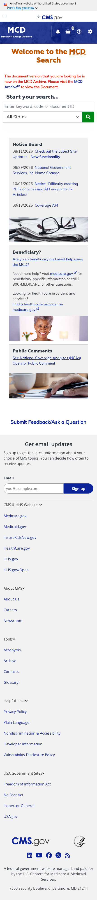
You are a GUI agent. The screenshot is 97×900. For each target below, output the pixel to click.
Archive (10, 660)
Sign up (78, 488)
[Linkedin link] (29, 856)
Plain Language (16, 722)
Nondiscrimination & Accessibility (32, 733)
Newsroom (13, 620)
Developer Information (23, 744)
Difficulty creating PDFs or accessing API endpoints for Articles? (45, 189)
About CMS (13, 588)
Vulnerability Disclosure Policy (29, 754)
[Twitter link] (58, 856)
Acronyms (12, 649)
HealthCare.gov (17, 548)
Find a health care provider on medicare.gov (38, 306)
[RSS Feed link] (67, 856)
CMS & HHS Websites (21, 504)
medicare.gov (62, 273)
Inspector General (19, 805)
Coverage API (46, 205)
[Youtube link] (39, 856)
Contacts (11, 671)
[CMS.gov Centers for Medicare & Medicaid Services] (48, 17)
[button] (58, 32)
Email (9, 478)
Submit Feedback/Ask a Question (48, 422)
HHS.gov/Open (16, 569)
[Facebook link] (49, 856)
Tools (8, 639)
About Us (11, 599)
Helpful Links (14, 700)
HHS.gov (11, 559)
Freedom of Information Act (27, 784)
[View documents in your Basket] (68, 32)
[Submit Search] (88, 117)
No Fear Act (13, 794)
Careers (10, 609)
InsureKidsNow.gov (20, 537)
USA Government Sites (23, 773)
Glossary (11, 682)
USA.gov (11, 816)
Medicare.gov (15, 515)
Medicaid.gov (15, 526)
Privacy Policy (15, 711)
